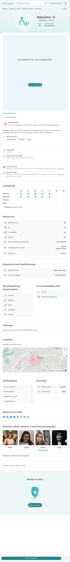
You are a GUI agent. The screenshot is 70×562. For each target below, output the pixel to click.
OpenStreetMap (60, 370)
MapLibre (52, 370)
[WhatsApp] (17, 417)
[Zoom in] (64, 350)
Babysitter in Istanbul (46, 20)
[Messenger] (14, 417)
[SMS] (21, 417)
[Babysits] (8, 3)
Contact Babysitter (31, 558)
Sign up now (35, 505)
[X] (7, 417)
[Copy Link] (28, 417)
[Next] (66, 441)
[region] (35, 359)
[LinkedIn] (11, 417)
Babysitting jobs (24, 456)
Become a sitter (56, 3)
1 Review (13, 113)
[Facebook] (4, 417)
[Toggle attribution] (65, 370)
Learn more (55, 125)
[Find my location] (64, 358)
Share (65, 9)
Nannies (14, 456)
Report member (9, 465)
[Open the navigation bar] (65, 3)
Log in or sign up (35, 85)
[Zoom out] (64, 354)
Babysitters (7, 456)
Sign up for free (20, 465)
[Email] (24, 417)
